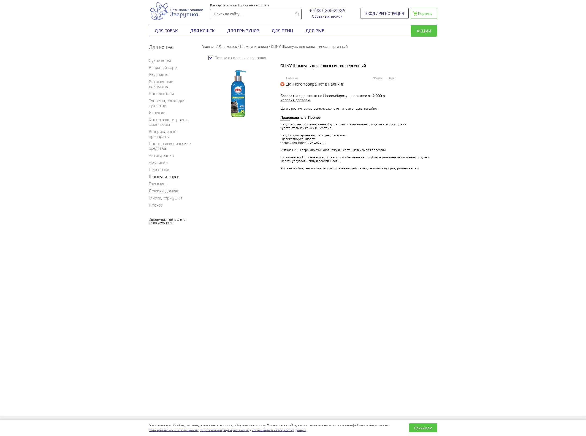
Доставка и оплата (255, 5)
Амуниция (158, 162)
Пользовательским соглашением (173, 430)
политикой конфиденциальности (224, 430)
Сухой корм (160, 60)
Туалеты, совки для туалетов (167, 103)
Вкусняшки (159, 74)
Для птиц (282, 30)
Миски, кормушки (165, 198)
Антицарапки (161, 155)
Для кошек (202, 30)
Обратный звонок (327, 16)
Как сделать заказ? (224, 5)
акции (424, 31)
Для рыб (315, 30)
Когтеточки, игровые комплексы (168, 122)
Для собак (166, 30)
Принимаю (423, 427)
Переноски (159, 169)
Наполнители (161, 93)
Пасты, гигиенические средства (170, 146)
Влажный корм (163, 67)
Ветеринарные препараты (162, 134)
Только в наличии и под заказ (240, 58)
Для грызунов (243, 30)
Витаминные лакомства (161, 84)
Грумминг (158, 183)
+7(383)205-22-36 (327, 10)
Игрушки (157, 112)
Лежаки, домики (164, 190)
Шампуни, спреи (164, 176)
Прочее (156, 205)
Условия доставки (295, 100)
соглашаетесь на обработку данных (279, 430)
